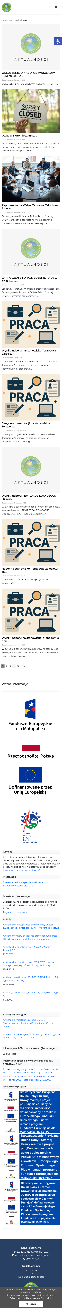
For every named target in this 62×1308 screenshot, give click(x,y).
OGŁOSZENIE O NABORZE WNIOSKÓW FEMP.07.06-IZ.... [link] (28, 74)
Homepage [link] (7, 20)
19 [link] (18, 666)
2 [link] (6, 666)
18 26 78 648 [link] (32, 1259)
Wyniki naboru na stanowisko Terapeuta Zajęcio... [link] (29, 352)
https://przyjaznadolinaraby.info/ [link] (32, 1255)
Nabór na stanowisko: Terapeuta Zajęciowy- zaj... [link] (31, 570)
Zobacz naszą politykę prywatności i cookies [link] (31, 1298)
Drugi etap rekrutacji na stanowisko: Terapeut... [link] (26, 425)
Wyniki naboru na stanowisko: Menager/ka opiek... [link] (30, 639)
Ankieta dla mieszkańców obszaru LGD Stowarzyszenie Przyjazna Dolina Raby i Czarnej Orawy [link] (28, 1023)
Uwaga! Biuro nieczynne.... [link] (19, 135)
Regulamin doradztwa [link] (15, 912)
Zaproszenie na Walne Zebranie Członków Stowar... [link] (30, 207)
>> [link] (23, 666)
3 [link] (10, 666)
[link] (58, 41)
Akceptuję (31, 1304)
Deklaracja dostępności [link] (31, 1277)
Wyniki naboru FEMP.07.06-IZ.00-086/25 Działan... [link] (29, 497)
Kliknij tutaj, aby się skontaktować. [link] (21, 870)
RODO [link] (31, 1273)
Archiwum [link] (31, 1270)
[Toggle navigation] (56, 7)
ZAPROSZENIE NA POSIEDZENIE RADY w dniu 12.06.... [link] (29, 279)
